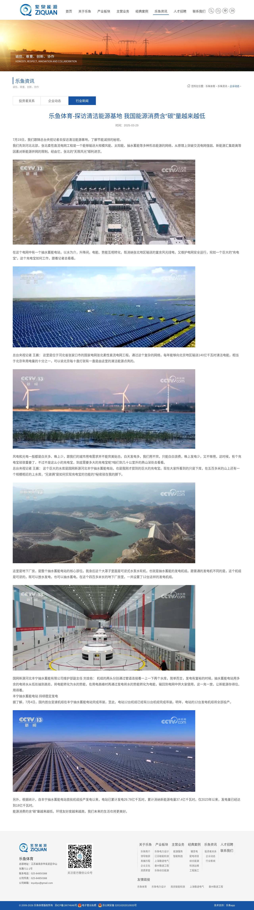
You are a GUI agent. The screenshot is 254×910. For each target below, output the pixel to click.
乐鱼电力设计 (162, 851)
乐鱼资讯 (222, 86)
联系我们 (226, 850)
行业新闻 (82, 101)
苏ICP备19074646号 (66, 905)
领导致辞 (145, 856)
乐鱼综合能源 (162, 870)
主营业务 (178, 844)
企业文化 (145, 865)
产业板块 (161, 844)
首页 (69, 11)
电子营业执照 (89, 905)
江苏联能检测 (162, 856)
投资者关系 (27, 101)
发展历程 (145, 861)
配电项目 (194, 856)
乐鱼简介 (145, 851)
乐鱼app (230, 905)
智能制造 (178, 856)
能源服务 (178, 851)
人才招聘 (226, 844)
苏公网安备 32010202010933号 (119, 905)
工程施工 (194, 870)
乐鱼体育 (210, 86)
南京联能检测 (178, 886)
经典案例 (194, 844)
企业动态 (234, 86)
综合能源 (194, 861)
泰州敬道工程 (162, 865)
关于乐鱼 (145, 844)
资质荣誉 (145, 870)
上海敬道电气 (162, 861)
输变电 (194, 851)
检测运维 (194, 865)
